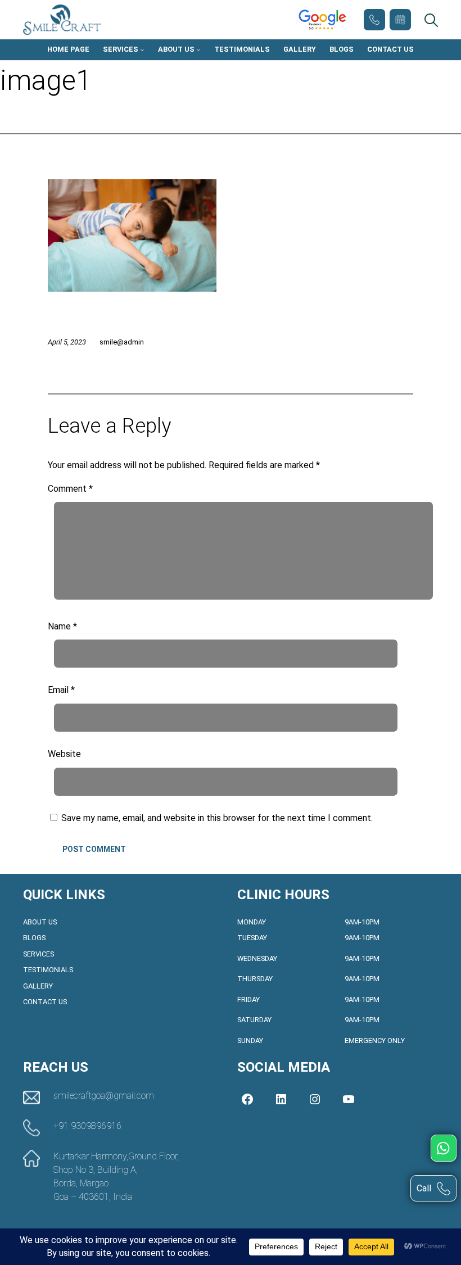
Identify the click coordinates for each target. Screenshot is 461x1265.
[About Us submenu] (198, 49)
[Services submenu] (142, 49)
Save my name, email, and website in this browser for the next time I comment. (217, 818)
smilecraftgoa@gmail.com (103, 1095)
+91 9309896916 (374, 19)
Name (62, 626)
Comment (70, 488)
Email (61, 689)
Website (64, 754)
